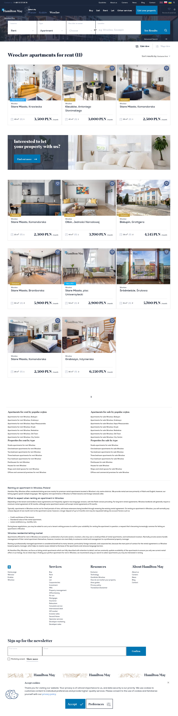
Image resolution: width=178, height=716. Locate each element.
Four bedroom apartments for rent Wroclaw (24, 459)
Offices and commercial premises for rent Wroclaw (27, 472)
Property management (57, 590)
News (134, 2)
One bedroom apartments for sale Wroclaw (107, 448)
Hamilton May (9, 18)
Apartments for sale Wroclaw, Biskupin (105, 417)
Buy (91, 11)
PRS (50, 588)
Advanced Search (151, 39)
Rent (105, 11)
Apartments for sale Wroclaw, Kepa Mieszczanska (110, 423)
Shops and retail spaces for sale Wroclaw (106, 469)
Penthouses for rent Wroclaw (19, 462)
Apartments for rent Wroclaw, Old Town (23, 434)
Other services (124, 11)
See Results (150, 30)
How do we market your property (103, 580)
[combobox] (22, 31)
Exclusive (94, 572)
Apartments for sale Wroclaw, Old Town (106, 434)
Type (41, 23)
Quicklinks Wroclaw (98, 577)
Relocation (53, 603)
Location (101, 23)
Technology (95, 574)
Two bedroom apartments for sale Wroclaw (107, 452)
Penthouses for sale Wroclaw (101, 462)
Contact (152, 2)
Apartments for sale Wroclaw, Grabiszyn (106, 420)
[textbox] (73, 30)
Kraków (43, 12)
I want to (13, 23)
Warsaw (32, 12)
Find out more (24, 159)
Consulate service (55, 606)
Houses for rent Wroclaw (17, 465)
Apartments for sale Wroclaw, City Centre (106, 437)
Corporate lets (54, 582)
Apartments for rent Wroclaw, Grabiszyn (23, 420)
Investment (53, 585)
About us (113, 2)
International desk (56, 608)
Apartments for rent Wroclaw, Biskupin (22, 417)
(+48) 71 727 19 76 (20, 3)
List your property (146, 10)
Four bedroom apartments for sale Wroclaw (107, 459)
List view (144, 46)
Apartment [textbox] (46, 31)
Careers (125, 2)
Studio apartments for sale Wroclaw (104, 445)
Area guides (95, 582)
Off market (53, 611)
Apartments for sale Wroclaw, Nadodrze (106, 430)
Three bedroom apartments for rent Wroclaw (25, 455)
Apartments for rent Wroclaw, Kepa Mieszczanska (27, 423)
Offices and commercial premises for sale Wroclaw (110, 472)
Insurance (52, 601)
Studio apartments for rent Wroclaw (21, 445)
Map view (165, 46)
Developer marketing (57, 621)
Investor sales (54, 614)
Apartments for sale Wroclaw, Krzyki (104, 427)
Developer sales (55, 624)
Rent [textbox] (13, 31)
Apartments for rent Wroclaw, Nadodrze (23, 430)
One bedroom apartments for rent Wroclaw (24, 448)
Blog (143, 2)
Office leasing (54, 593)
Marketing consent (24, 659)
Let (112, 11)
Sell (98, 11)
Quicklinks (102, 2)
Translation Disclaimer (99, 588)
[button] (165, 2)
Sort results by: (155, 56)
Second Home (54, 616)
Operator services (56, 619)
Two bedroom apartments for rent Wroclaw (24, 452)
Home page (12, 572)
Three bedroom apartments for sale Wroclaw (108, 455)
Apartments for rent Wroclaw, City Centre (23, 437)
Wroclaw (55, 12)
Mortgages (53, 598)
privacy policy (49, 694)
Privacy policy (96, 585)
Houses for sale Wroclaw (100, 465)
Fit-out (51, 595)
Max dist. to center (75, 23)
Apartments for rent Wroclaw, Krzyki (21, 427)
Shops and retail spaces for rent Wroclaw (23, 469)
